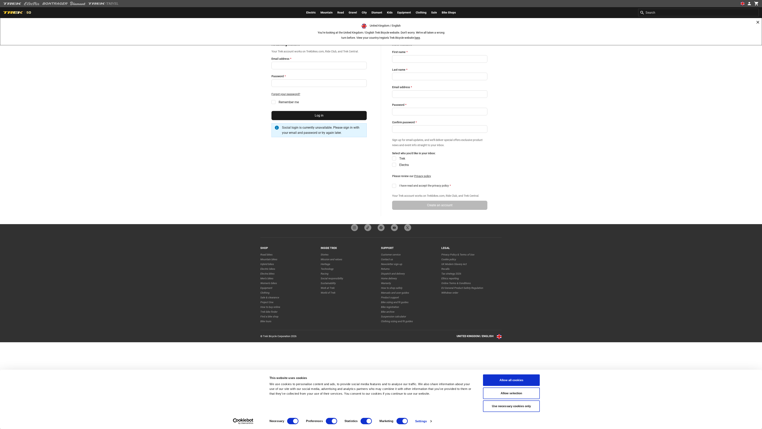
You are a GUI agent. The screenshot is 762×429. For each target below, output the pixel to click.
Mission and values (331, 259)
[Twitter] (407, 227)
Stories (325, 254)
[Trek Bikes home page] (12, 4)
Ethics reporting (450, 278)
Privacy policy (422, 176)
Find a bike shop (269, 316)
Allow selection (511, 393)
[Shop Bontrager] (55, 3)
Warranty (386, 283)
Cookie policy (448, 259)
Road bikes (266, 254)
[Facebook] (381, 227)
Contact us (387, 259)
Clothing (264, 292)
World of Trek (328, 292)
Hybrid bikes (267, 264)
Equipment (266, 287)
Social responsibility (332, 278)
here (417, 37)
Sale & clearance (269, 297)
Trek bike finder (268, 311)
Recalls (445, 268)
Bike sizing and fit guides (395, 302)
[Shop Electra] (32, 3)
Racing (324, 273)
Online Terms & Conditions (456, 283)
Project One (266, 302)
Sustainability (328, 283)
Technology (327, 268)
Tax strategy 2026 (451, 273)
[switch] (331, 421)
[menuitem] (311, 12)
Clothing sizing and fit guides (397, 321)
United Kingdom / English (475, 336)
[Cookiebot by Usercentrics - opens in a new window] (243, 421)
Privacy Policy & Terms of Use (457, 254)
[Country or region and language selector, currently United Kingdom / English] (743, 4)
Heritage (325, 264)
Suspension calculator (393, 316)
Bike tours (265, 321)
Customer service (391, 254)
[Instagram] (354, 227)
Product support (390, 297)
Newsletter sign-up (391, 264)
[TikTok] (367, 227)
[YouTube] (394, 227)
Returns (385, 268)
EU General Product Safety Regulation (462, 287)
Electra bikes (267, 273)
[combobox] (698, 12)
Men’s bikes (266, 278)
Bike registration (390, 307)
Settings (421, 421)
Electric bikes (267, 268)
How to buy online (270, 307)
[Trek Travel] (103, 3)
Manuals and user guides (395, 292)
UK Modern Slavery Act (454, 264)
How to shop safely (391, 287)
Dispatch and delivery (393, 273)
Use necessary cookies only (511, 406)
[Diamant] (78, 3)
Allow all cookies (511, 380)
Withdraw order (449, 292)
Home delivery (389, 278)
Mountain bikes (268, 259)
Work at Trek (328, 287)
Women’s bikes (268, 283)
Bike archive (387, 311)
